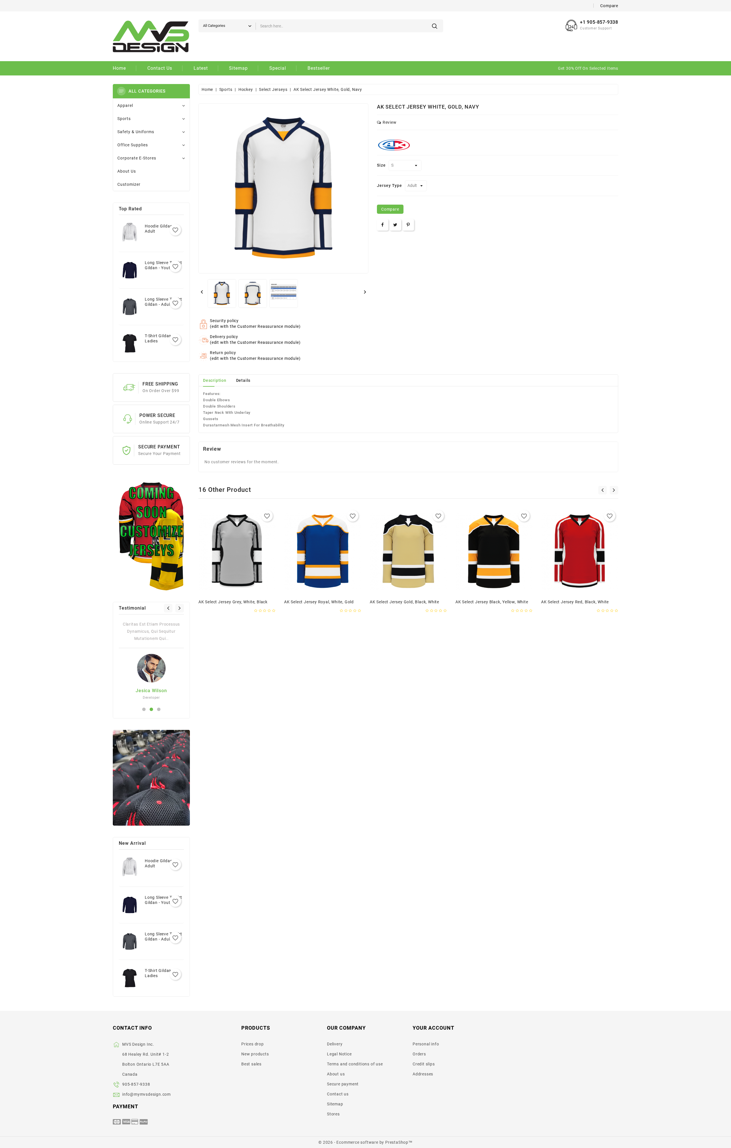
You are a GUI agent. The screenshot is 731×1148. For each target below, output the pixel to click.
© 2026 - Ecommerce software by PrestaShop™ (365, 1142)
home (119, 68)
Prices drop (252, 1044)
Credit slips (424, 1064)
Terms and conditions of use (355, 1064)
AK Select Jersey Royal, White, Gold (319, 602)
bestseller (319, 68)
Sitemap (335, 1104)
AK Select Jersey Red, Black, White (575, 602)
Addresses (423, 1074)
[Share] (382, 224)
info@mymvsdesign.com (146, 1094)
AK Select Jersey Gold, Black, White (404, 602)
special (277, 68)
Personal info (426, 1044)
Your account (433, 1028)
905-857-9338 (136, 1084)
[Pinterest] (408, 224)
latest (201, 68)
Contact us (338, 1094)
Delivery (334, 1044)
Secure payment (343, 1084)
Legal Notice (339, 1054)
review (390, 122)
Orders (419, 1054)
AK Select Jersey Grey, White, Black (233, 602)
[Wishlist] (243, 586)
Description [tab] (214, 380)
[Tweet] (395, 224)
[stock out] (219, 586)
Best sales (251, 1064)
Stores (333, 1114)
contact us (159, 68)
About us (336, 1074)
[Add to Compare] (255, 586)
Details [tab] (243, 380)
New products (255, 1054)
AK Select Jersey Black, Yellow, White (491, 602)
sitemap (238, 68)
